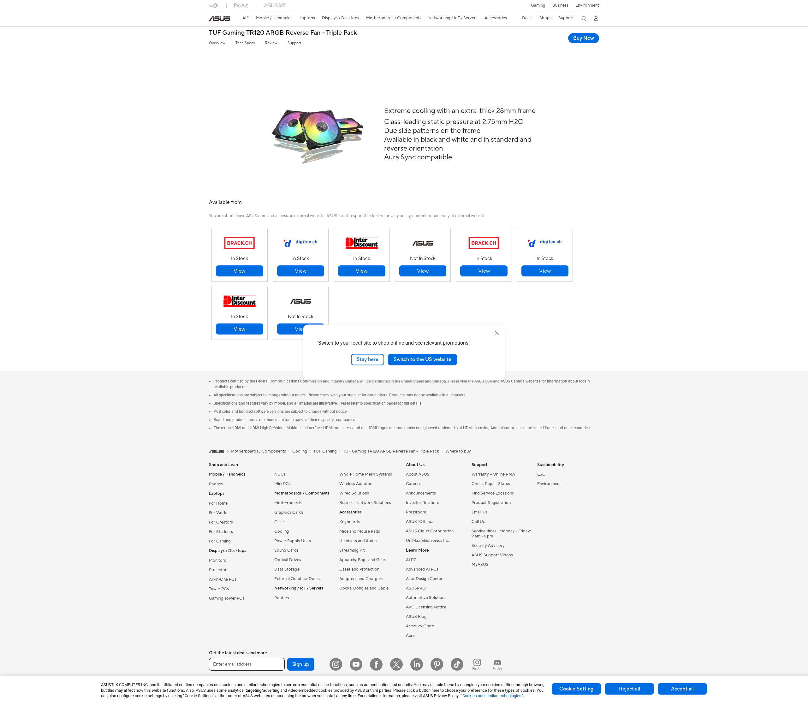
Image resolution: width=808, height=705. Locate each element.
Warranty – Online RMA (493, 474)
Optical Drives (287, 559)
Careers (413, 483)
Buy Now (583, 38)
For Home (218, 503)
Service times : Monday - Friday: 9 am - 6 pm (501, 534)
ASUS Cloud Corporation (430, 531)
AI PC (411, 559)
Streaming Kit (352, 550)
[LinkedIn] (416, 664)
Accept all (682, 689)
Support (294, 43)
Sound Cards (286, 550)
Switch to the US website (422, 359)
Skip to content (212, 19)
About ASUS (418, 474)
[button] (538, 5)
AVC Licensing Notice (426, 607)
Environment (587, 5)
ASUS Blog (416, 616)
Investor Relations (423, 502)
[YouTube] (356, 664)
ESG (541, 474)
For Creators (221, 522)
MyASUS (480, 564)
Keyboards (349, 521)
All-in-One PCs (222, 579)
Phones (216, 484)
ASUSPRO (416, 588)
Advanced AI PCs (422, 569)
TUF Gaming (325, 451)
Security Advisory (488, 545)
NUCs (280, 474)
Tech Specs (245, 43)
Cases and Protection (359, 569)
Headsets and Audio (358, 540)
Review (271, 43)
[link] (219, 18)
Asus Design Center (424, 578)
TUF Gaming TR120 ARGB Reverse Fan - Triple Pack (283, 33)
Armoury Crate (420, 626)
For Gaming (220, 541)
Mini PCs (282, 483)
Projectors (219, 569)
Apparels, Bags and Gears (363, 559)
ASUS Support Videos (492, 555)
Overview (217, 43)
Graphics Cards (289, 512)
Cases (280, 521)
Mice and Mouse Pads (359, 531)
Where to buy (458, 451)
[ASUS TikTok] (457, 664)
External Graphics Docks (297, 578)
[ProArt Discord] (497, 664)
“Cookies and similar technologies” (492, 695)
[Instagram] (336, 664)
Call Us (478, 521)
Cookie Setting (576, 689)
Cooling (281, 531)
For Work (217, 512)
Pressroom (416, 512)
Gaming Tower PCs (226, 598)
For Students (221, 531)
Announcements (421, 493)
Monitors (217, 560)
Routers (281, 598)
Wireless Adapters (356, 483)
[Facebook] (376, 664)
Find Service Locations (493, 493)
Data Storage (287, 569)
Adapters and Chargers (361, 578)
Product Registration (491, 502)
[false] (239, 270)
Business (560, 5)
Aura (410, 635)
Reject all (629, 689)
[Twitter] (396, 664)
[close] (496, 332)
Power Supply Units (292, 540)
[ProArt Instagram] (477, 664)
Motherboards (288, 503)
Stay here (367, 359)
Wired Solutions (354, 493)
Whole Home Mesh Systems (365, 474)
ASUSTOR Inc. (419, 521)
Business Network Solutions (365, 502)
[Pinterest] (437, 664)
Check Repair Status (491, 483)
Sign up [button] (300, 664)
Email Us (480, 512)
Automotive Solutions (426, 597)
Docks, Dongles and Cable (364, 588)
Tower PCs (219, 588)
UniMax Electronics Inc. (428, 540)
